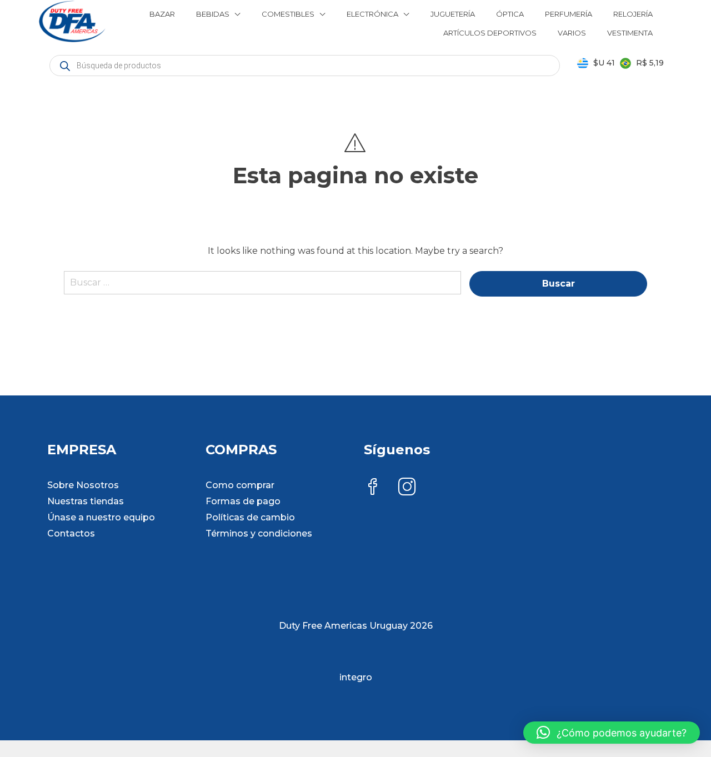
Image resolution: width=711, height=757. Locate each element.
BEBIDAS (212, 13)
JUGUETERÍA (452, 13)
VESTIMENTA (630, 32)
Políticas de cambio (250, 517)
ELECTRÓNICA (372, 13)
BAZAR (162, 13)
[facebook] (373, 488)
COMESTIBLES (288, 13)
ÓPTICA (510, 13)
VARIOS (572, 32)
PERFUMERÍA (568, 13)
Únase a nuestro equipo (101, 517)
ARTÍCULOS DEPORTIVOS (490, 32)
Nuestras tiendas (85, 501)
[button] (611, 732)
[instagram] (407, 488)
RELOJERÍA (633, 13)
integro (355, 677)
